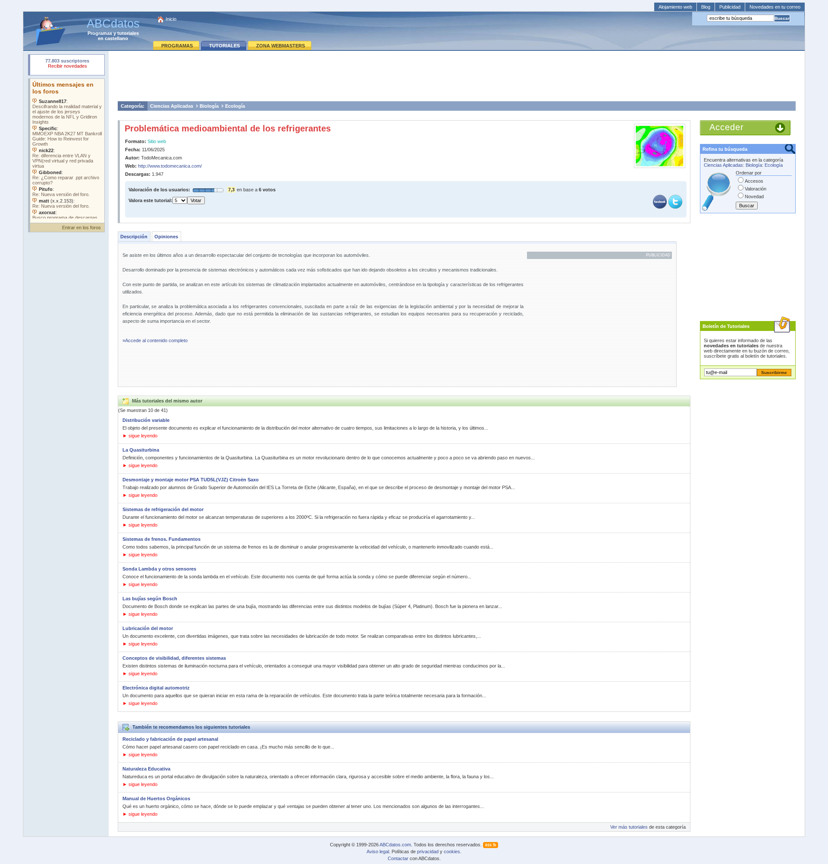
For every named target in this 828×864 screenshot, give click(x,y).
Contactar (398, 858)
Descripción (133, 236)
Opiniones (166, 236)
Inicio (171, 19)
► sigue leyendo (139, 435)
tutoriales (128, 33)
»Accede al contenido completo (155, 340)
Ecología (235, 106)
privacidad (428, 851)
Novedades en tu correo (775, 6)
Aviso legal (378, 851)
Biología (209, 106)
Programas (100, 33)
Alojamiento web (675, 6)
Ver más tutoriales (629, 827)
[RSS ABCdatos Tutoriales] (490, 844)
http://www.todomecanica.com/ (170, 165)
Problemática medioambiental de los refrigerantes (228, 128)
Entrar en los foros (81, 227)
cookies (452, 851)
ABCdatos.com (395, 844)
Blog (705, 6)
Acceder (726, 127)
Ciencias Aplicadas (171, 106)
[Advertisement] (457, 75)
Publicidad (729, 6)
